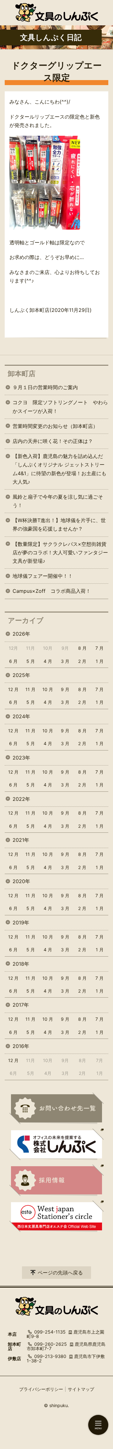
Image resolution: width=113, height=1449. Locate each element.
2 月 (82, 661)
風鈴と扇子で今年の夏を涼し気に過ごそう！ (58, 501)
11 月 (30, 689)
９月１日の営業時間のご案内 (45, 387)
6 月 (13, 661)
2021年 (21, 840)
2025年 (21, 675)
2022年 (21, 799)
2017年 (21, 1005)
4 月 (48, 661)
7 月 (99, 648)
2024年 (21, 716)
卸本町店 (21, 373)
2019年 (21, 922)
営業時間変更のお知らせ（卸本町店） (55, 426)
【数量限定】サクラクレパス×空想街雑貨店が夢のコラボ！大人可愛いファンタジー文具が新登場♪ (60, 552)
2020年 (21, 881)
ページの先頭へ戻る (60, 1272)
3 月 (65, 661)
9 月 (65, 689)
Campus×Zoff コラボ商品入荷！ (52, 591)
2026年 (21, 634)
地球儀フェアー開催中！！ (43, 576)
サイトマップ (81, 1389)
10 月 (47, 689)
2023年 (21, 758)
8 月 (82, 648)
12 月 (13, 689)
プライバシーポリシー (41, 1389)
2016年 (21, 1046)
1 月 (100, 661)
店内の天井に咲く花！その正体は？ (53, 441)
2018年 (21, 964)
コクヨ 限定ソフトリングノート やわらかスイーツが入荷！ (60, 406)
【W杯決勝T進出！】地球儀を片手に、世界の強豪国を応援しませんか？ (59, 524)
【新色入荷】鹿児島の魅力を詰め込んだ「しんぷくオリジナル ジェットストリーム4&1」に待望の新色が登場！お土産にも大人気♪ (59, 469)
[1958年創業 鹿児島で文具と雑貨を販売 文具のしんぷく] (56, 12)
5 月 (30, 661)
